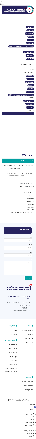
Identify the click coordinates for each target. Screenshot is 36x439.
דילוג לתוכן (33, 404)
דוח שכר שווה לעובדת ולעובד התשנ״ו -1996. (21, 46)
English (2, 1)
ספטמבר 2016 (26, 112)
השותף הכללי (29, 334)
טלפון (30, 244)
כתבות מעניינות (29, 56)
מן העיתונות (30, 37)
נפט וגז (30, 49)
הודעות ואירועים (29, 34)
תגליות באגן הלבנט (28, 52)
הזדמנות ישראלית (26, 15)
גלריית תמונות (30, 43)
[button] (35, 407)
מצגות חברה (30, 40)
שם (31, 237)
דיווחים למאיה (30, 27)
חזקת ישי (14, 334)
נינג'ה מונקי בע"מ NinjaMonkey (15, 400)
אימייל (30, 252)
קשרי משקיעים (27, 24)
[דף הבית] (31, 112)
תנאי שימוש (29, 342)
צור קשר (30, 61)
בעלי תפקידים (29, 338)
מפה (15, 330)
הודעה (30, 260)
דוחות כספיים (30, 30)
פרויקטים (29, 21)
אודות (31, 18)
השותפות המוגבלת (27, 330)
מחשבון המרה (30, 59)
